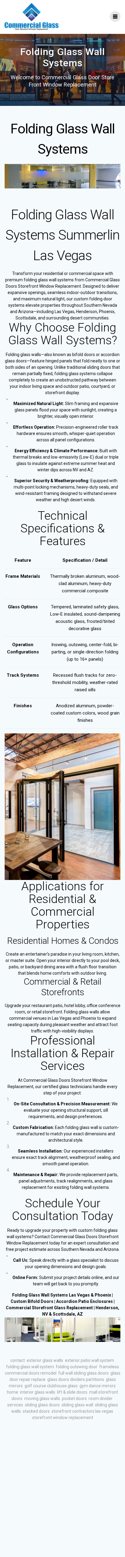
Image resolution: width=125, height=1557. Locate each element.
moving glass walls (42, 1398)
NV (45, 1314)
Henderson (107, 1307)
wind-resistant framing (37, 493)
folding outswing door (76, 1366)
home (12, 1392)
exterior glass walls (45, 1360)
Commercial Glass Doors (74, 1236)
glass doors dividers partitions (75, 1379)
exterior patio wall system (89, 1360)
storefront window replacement (62, 1417)
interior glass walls (37, 1392)
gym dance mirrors (97, 1385)
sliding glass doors (42, 1404)
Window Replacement (27, 1243)
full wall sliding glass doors (83, 1373)
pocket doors (74, 1398)
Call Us (20, 1260)
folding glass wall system (30, 1366)
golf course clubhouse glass (51, 1385)
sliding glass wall (77, 1404)
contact (17, 1360)
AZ (80, 1314)
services (15, 1404)
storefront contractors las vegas (82, 1411)
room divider (101, 1398)
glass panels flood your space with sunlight (55, 409)
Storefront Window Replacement (49, 286)
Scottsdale (64, 1314)
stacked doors (36, 1411)
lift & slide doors (72, 1392)
